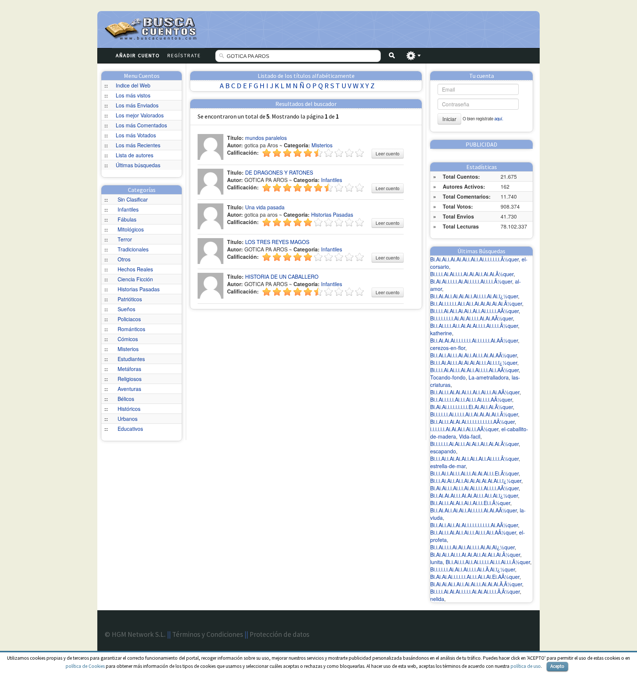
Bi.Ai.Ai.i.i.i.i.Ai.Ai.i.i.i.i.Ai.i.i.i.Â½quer (471, 281)
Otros (124, 259)
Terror (125, 239)
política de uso (526, 666)
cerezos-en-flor (447, 347)
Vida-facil (469, 436)
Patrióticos (130, 299)
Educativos (130, 428)
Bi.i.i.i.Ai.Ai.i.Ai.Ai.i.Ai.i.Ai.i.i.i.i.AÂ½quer (474, 311)
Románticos (131, 329)
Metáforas (129, 368)
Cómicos (128, 339)
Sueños (126, 309)
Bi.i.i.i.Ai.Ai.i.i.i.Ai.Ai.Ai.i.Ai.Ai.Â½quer (472, 274)
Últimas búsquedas (138, 165)
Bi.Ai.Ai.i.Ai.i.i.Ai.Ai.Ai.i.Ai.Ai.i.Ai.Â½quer (475, 554)
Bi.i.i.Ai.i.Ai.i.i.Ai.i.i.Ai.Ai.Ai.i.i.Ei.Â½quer (474, 473)
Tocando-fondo (448, 377)
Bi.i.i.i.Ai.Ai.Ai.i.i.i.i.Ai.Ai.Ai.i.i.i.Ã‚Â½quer (475, 591)
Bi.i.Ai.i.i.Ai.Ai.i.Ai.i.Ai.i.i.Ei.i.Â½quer (470, 503)
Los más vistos (133, 95)
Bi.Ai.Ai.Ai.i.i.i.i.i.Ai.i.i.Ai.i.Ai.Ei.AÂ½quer (474, 576)
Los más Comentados (141, 125)
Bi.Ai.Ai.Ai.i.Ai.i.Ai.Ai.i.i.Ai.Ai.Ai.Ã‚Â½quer (476, 584)
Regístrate (184, 55)
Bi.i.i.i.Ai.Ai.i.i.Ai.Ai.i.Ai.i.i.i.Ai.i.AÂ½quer (474, 370)
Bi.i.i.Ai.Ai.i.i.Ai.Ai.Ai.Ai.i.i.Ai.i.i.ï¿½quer (473, 362)
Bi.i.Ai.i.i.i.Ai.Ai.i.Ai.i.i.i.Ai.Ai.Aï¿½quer (472, 547)
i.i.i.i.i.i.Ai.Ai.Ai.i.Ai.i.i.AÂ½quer (464, 429)
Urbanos (128, 418)
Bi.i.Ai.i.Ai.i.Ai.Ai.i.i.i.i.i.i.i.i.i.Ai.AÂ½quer (474, 525)
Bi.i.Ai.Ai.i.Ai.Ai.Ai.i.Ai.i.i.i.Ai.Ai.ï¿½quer (474, 296)
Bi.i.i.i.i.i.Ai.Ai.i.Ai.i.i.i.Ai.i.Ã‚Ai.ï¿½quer (472, 569)
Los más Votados (136, 135)
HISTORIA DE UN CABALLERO (281, 276)
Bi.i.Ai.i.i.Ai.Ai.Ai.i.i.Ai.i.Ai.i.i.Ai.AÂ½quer (474, 392)
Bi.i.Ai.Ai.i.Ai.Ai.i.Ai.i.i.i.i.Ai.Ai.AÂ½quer (473, 510)
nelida (437, 598)
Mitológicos (131, 229)
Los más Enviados (137, 105)
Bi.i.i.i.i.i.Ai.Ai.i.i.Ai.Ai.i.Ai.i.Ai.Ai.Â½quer (474, 443)
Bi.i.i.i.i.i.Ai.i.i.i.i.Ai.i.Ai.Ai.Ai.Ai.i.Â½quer (474, 414)
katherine (441, 333)
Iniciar (449, 119)
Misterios (128, 349)
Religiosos (130, 378)
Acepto (557, 666)
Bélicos (126, 398)
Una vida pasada (265, 207)
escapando (443, 451)
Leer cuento (388, 153)
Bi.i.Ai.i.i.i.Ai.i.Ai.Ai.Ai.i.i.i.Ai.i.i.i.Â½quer (474, 325)
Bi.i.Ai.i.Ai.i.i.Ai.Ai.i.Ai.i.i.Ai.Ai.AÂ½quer (473, 355)
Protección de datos (279, 634)
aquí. (498, 118)
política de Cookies (85, 666)
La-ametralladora (489, 377)
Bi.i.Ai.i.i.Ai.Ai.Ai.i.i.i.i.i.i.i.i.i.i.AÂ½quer (472, 421)
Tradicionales (133, 249)
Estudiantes (131, 359)
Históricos (129, 408)
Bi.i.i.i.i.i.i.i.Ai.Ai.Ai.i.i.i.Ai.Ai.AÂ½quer (471, 318)
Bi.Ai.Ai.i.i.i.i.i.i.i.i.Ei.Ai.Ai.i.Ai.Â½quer (471, 407)
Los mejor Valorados (140, 115)
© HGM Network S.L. (135, 634)
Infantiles (128, 209)
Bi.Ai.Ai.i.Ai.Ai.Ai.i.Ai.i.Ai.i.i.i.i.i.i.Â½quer (474, 259)
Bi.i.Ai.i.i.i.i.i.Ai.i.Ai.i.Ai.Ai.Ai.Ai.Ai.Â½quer (476, 303)
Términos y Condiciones (207, 634)
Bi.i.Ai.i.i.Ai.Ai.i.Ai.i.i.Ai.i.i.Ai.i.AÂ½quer (473, 532)
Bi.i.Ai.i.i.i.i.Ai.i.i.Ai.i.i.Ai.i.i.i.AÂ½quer (471, 399)
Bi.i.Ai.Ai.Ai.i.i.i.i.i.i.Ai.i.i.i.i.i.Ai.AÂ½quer (474, 340)
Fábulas (127, 219)
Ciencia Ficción (135, 279)
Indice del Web (133, 85)
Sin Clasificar (133, 199)
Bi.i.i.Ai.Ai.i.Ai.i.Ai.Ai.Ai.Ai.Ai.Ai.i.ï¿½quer (475, 480)
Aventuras (129, 388)
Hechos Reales (135, 269)
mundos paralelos (266, 137)
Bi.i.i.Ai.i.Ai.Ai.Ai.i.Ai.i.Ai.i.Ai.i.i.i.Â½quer (474, 458)
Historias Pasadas (139, 289)
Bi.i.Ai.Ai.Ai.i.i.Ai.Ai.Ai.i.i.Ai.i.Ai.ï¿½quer (474, 495)
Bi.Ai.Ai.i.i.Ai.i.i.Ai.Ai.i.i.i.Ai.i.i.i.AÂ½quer (474, 488)
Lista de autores (134, 155)
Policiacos (129, 319)
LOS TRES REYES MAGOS (277, 241)
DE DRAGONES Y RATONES (279, 172)
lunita (436, 562)
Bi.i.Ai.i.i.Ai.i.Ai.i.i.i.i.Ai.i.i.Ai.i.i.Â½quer (488, 562)
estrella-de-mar (448, 466)
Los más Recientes (138, 145)
